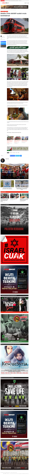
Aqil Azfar (3, 36)
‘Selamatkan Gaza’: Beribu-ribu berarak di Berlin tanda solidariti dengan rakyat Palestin (4, 200)
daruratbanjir (10, 152)
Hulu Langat (14, 152)
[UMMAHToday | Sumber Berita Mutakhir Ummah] (5, 3)
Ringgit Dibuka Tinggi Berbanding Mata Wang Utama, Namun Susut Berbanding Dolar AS (15, 0)
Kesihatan (4, 11)
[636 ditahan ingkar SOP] (14, 195)
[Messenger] (21, 156)
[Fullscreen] (27, 312)
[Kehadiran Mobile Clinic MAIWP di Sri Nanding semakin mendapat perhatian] (10, 138)
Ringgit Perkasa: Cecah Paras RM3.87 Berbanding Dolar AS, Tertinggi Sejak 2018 (24, 200)
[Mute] (26, 312)
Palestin (3, 168)
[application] (14, 305)
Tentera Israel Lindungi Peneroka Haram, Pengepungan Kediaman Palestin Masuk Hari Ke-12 (9, 171)
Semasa (7, 11)
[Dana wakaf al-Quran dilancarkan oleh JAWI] (25, 138)
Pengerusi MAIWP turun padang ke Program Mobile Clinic (17, 141)
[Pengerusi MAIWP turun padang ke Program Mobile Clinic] (17, 138)
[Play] (1, 312)
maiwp (16, 152)
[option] (14, 171)
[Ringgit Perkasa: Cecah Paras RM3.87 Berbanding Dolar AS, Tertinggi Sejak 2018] (24, 195)
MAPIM (18, 152)
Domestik (2, 11)
